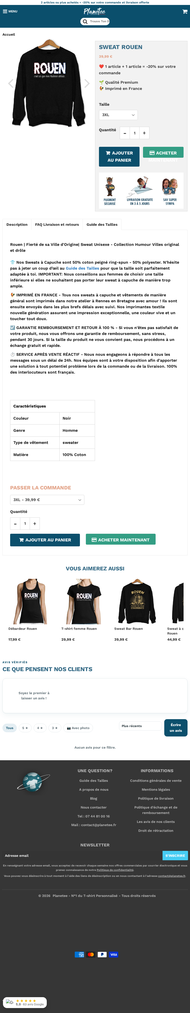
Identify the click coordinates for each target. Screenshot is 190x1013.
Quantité (107, 129)
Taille (104, 104)
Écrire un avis (176, 728)
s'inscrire (175, 856)
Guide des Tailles (82, 268)
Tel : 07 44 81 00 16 (93, 816)
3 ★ (55, 728)
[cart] (185, 11)
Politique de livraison (156, 798)
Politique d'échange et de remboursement (155, 810)
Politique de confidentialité (115, 870)
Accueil (8, 34)
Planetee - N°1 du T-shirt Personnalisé (85, 896)
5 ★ (25, 728)
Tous (9, 728)
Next (87, 83)
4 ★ (40, 728)
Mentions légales (156, 789)
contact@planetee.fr (171, 876)
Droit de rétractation (155, 831)
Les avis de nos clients (156, 822)
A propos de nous (93, 789)
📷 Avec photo (78, 728)
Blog (93, 798)
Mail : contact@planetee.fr (93, 825)
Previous (10, 83)
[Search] (85, 21)
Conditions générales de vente (156, 781)
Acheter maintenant (163, 154)
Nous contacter (94, 807)
